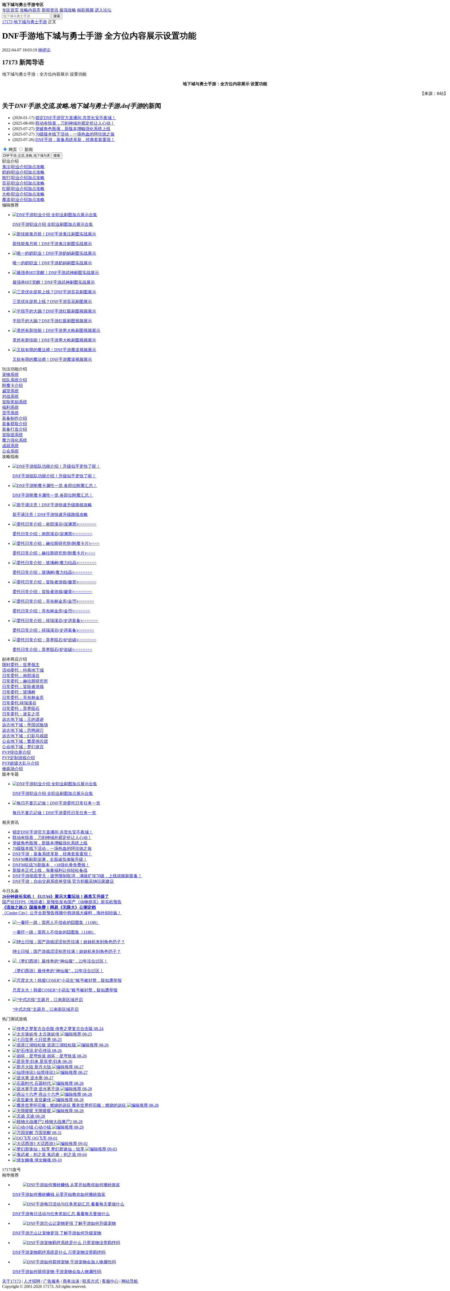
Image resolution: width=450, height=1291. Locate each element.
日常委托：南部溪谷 (21, 675)
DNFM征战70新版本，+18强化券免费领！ (51, 865)
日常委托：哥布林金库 (23, 697)
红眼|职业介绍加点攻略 (23, 188)
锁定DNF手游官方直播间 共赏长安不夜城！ (75, 117)
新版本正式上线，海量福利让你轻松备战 (50, 870)
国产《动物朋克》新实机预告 (94, 902)
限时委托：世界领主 (21, 664)
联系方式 (90, 1281)
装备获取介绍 (14, 424)
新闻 (28, 149)
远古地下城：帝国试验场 (25, 725)
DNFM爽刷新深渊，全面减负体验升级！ (49, 859)
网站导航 (129, 1281)
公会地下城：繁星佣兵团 (25, 741)
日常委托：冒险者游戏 (23, 686)
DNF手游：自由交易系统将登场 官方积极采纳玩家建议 (63, 881)
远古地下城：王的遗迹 (23, 719)
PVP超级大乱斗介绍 (20, 763)
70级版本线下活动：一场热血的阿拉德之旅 (75, 134)
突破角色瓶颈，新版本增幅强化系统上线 (72, 128)
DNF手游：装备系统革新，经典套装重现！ (75, 139)
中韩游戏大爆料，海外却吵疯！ (92, 913)
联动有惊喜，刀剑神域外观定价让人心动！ (75, 123)
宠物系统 (10, 374)
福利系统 (10, 407)
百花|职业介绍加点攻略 (23, 183)
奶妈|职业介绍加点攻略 (23, 172)
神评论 (44, 50)
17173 (7, 22)
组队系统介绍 (14, 380)
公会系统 (10, 451)
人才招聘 (32, 1281)
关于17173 (11, 1281)
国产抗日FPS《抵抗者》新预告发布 (34, 902)
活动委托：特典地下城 (23, 670)
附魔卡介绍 (12, 385)
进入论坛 (103, 10)
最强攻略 (67, 10)
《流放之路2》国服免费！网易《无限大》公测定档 (49, 907)
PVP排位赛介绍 (16, 752)
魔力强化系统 (14, 440)
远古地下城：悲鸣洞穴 (23, 730)
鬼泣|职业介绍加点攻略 (23, 167)
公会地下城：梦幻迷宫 (23, 747)
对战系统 (10, 396)
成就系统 (10, 445)
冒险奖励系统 (14, 402)
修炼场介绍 (12, 768)
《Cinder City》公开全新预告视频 (32, 913)
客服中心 (110, 1281)
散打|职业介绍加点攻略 (23, 177)
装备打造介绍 (14, 429)
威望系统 (10, 391)
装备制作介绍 (14, 418)
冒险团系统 (12, 435)
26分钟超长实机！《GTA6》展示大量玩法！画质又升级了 (55, 896)
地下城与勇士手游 (30, 22)
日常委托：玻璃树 (18, 692)
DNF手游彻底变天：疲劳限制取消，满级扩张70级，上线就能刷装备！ (77, 876)
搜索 (56, 16)
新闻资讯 (50, 10)
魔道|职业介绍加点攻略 (23, 199)
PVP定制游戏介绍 (18, 758)
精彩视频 (85, 10)
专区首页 (10, 10)
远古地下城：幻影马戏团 (25, 736)
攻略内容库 (30, 10)
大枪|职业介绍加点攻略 (23, 194)
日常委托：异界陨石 (21, 708)
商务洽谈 (71, 1281)
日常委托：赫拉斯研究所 (25, 681)
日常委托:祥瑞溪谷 (19, 703)
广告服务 (51, 1281)
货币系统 (10, 413)
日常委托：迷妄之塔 (21, 714)
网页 (13, 149)
